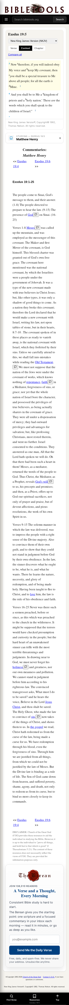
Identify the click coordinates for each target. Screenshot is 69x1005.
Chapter (38, 48)
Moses (31, 228)
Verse (13, 48)
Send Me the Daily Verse (34, 950)
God (30, 215)
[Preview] (36, 215)
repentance (33, 382)
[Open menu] (6, 19)
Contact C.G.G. (49, 977)
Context (25, 48)
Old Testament (44, 362)
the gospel (36, 727)
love (32, 594)
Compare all (15, 54)
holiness (18, 667)
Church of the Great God (32, 977)
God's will (41, 482)
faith (44, 382)
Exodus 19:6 (42, 161)
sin (33, 717)
